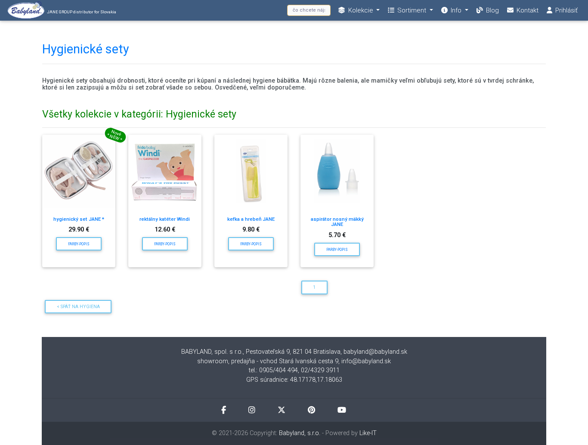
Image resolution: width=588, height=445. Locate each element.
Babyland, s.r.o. (299, 433)
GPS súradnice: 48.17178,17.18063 (294, 379)
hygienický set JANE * (78, 219)
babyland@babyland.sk (375, 351)
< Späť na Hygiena (78, 306)
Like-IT (368, 433)
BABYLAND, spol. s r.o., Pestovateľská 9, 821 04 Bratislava (260, 351)
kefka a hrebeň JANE (251, 219)
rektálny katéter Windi (164, 219)
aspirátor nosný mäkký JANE (337, 222)
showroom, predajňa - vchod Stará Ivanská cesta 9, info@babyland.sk (294, 361)
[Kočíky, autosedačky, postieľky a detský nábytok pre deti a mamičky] (78, 171)
